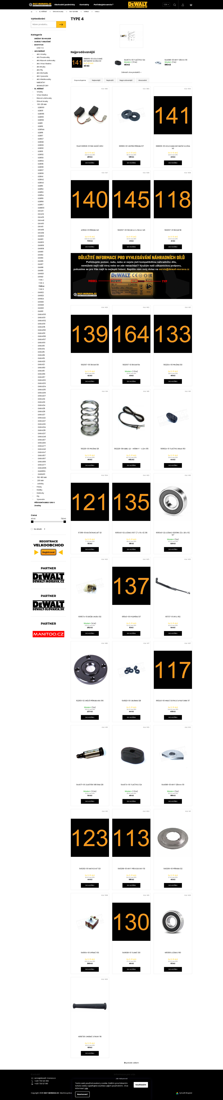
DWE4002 (42, 320)
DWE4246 (42, 436)
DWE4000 (42, 314)
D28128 (41, 142)
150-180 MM (42, 477)
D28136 (41, 167)
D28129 (41, 145)
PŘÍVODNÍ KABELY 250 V (44, 502)
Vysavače (41, 499)
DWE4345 (42, 449)
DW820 (41, 273)
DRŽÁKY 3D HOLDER (42, 38)
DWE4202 (42, 380)
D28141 (40, 176)
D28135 (40, 164)
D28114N (41, 129)
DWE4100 (41, 342)
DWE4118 (41, 355)
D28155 (40, 198)
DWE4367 (42, 458)
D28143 (41, 183)
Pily (38, 496)
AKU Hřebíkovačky (44, 79)
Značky (37, 505)
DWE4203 (42, 383)
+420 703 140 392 (41, 1081)
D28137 (41, 170)
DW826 (41, 305)
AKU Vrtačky (41, 54)
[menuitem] (64, 4)
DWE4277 (42, 446)
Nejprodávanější (126, 80)
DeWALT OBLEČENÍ (42, 41)
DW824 (41, 299)
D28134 (41, 161)
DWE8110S (42, 471)
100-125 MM (41, 104)
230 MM (40, 480)
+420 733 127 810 (41, 1083)
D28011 (40, 110)
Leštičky (40, 484)
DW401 (40, 211)
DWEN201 (41, 474)
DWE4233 (42, 424)
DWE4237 (42, 433)
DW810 (40, 252)
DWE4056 (42, 336)
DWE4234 (42, 427)
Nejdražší (110, 80)
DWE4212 (41, 399)
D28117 (40, 136)
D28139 (41, 173)
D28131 (40, 151)
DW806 (41, 245)
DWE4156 (41, 374)
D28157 (41, 205)
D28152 (40, 189)
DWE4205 (42, 389)
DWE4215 (41, 408)
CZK (166, 4)
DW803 (41, 242)
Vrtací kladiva (42, 95)
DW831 (40, 311)
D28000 (41, 107)
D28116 (40, 132)
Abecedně (142, 80)
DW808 (41, 248)
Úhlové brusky (42, 101)
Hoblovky (40, 493)
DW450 (41, 223)
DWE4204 (42, 386)
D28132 (40, 154)
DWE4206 (42, 393)
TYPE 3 (41, 283)
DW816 (40, 261)
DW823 (41, 295)
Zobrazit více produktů (130, 72)
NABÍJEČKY (41, 82)
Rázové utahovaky (44, 98)
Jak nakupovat (122, 1078)
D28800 (41, 208)
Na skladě (39, 529)
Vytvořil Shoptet (185, 1093)
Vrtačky (40, 92)
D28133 (40, 158)
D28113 (40, 126)
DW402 (41, 214)
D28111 (40, 123)
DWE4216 (41, 411)
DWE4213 (41, 402)
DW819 (40, 270)
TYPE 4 (41, 286)
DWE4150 (41, 367)
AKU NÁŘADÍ (39, 51)
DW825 (41, 302)
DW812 (40, 255)
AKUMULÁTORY (42, 85)
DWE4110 (41, 346)
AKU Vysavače (42, 76)
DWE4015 (41, 327)
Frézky (39, 487)
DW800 (41, 236)
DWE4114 (41, 349)
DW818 (40, 267)
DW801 (40, 239)
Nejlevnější (96, 80)
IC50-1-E (40, 48)
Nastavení (82, 1094)
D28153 (40, 192)
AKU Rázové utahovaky (46, 60)
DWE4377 (42, 465)
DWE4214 (41, 405)
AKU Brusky (41, 67)
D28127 (41, 139)
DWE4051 (41, 333)
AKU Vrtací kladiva (44, 63)
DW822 (41, 292)
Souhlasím (140, 1084)
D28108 (41, 120)
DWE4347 (42, 452)
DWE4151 (41, 371)
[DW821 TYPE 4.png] (131, 29)
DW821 (40, 277)
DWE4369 (42, 462)
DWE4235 (42, 430)
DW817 (40, 264)
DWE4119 (41, 358)
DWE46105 (42, 468)
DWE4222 (42, 418)
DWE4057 (42, 339)
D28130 (41, 148)
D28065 (41, 114)
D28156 (41, 201)
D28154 (41, 195)
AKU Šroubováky (43, 57)
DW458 (41, 233)
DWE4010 (41, 324)
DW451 (40, 226)
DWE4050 (42, 330)
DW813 (40, 258)
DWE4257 (42, 440)
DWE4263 (42, 443)
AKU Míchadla (42, 73)
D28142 (41, 179)
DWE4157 (41, 377)
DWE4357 (42, 455)
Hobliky (39, 490)
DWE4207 (42, 396)
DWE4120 (41, 361)
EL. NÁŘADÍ (39, 88)
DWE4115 (41, 352)
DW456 (41, 230)
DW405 (41, 217)
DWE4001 (41, 317)
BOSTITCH (38, 45)
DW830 (41, 308)
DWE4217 (41, 414)
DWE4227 (42, 421)
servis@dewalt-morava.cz (45, 1078)
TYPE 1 (41, 280)
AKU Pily (40, 70)
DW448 (41, 220)
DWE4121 (41, 364)
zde (86, 1088)
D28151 (40, 186)
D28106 (41, 117)
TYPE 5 (41, 289)
